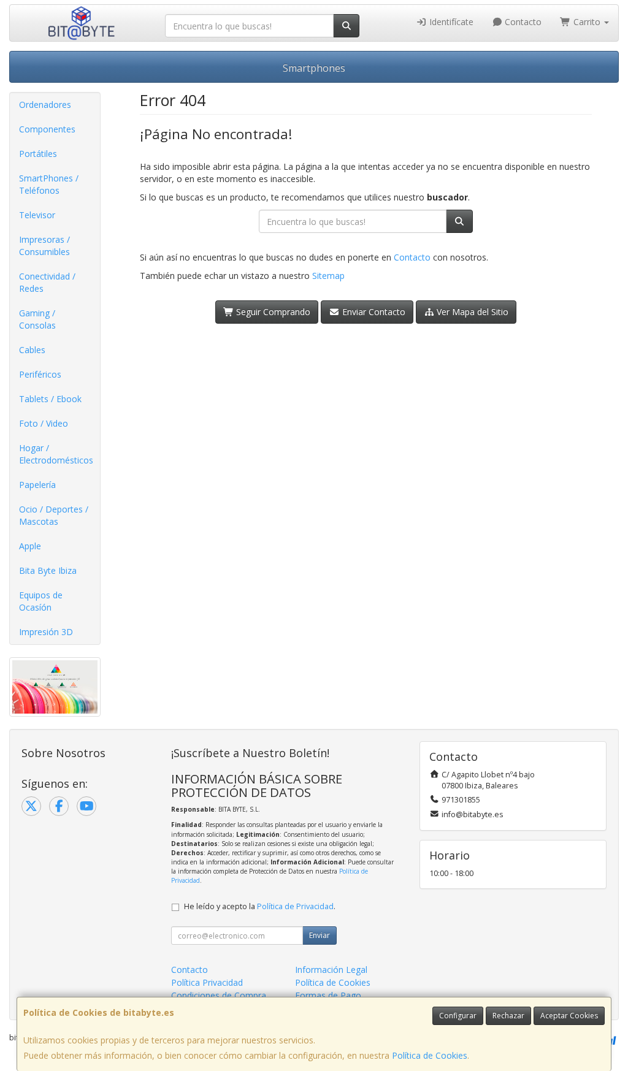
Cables (32, 350)
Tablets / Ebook (50, 399)
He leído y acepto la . (259, 906)
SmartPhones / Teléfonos (48, 184)
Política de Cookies (429, 1055)
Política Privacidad (207, 982)
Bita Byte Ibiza (48, 570)
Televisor (37, 215)
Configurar (458, 1015)
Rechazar (508, 1015)
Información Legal (331, 969)
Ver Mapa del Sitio (471, 312)
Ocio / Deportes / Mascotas (53, 515)
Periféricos (40, 374)
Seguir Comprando (272, 312)
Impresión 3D (46, 632)
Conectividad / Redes (47, 282)
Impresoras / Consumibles (44, 245)
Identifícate (450, 22)
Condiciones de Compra (218, 995)
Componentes (47, 129)
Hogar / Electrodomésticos (56, 454)
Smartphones (314, 68)
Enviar (319, 935)
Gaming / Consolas (37, 319)
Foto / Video (43, 423)
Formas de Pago (328, 995)
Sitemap (328, 275)
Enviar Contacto (372, 312)
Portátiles (38, 153)
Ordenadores (45, 104)
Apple (30, 546)
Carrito (587, 22)
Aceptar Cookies (569, 1015)
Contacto (522, 22)
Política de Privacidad (295, 906)
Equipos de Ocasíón (41, 601)
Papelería (37, 484)
